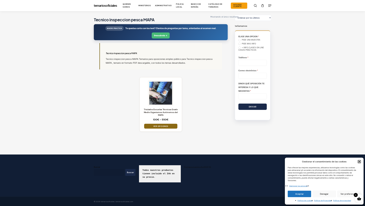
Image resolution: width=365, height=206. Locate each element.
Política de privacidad (342, 200)
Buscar (97, 167)
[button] (359, 161)
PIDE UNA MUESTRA (250, 40)
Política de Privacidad (323, 200)
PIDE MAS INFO (248, 44)
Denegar (324, 194)
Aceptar (299, 194)
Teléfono (243, 57)
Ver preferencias (349, 194)
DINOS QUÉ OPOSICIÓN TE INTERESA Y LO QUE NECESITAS (251, 87)
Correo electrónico (248, 70)
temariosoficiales (105, 5)
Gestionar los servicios (298, 186)
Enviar (252, 106)
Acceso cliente (237, 6)
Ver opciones (160, 126)
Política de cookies (305, 200)
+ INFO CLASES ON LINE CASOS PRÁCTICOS (251, 48)
